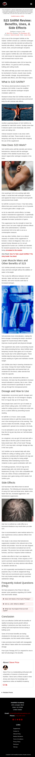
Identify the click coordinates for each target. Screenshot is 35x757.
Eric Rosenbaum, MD (24, 33)
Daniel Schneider (15, 35)
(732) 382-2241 (20, 716)
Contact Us (16, 731)
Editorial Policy (17, 733)
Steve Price (9, 33)
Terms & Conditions (18, 739)
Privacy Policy (16, 741)
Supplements (16, 728)
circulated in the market (14, 250)
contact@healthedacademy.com (20, 713)
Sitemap (15, 747)
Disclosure (16, 744)
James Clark (27, 35)
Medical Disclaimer (18, 736)
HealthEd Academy (15, 16)
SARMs (22, 16)
